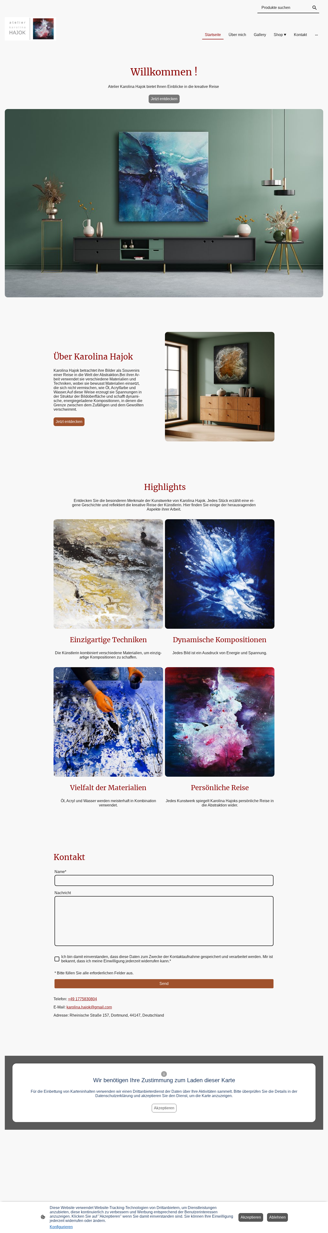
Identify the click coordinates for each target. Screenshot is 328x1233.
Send (164, 984)
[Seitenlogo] (30, 29)
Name (60, 872)
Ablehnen (277, 1217)
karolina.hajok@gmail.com (89, 1007)
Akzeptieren (164, 1108)
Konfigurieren (61, 1227)
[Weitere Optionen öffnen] (316, 34)
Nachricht (63, 893)
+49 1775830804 (82, 999)
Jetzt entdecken (164, 99)
